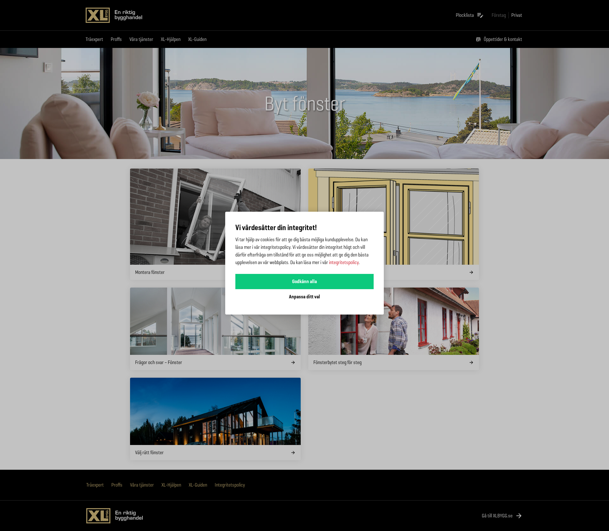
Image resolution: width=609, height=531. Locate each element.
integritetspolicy (344, 262)
